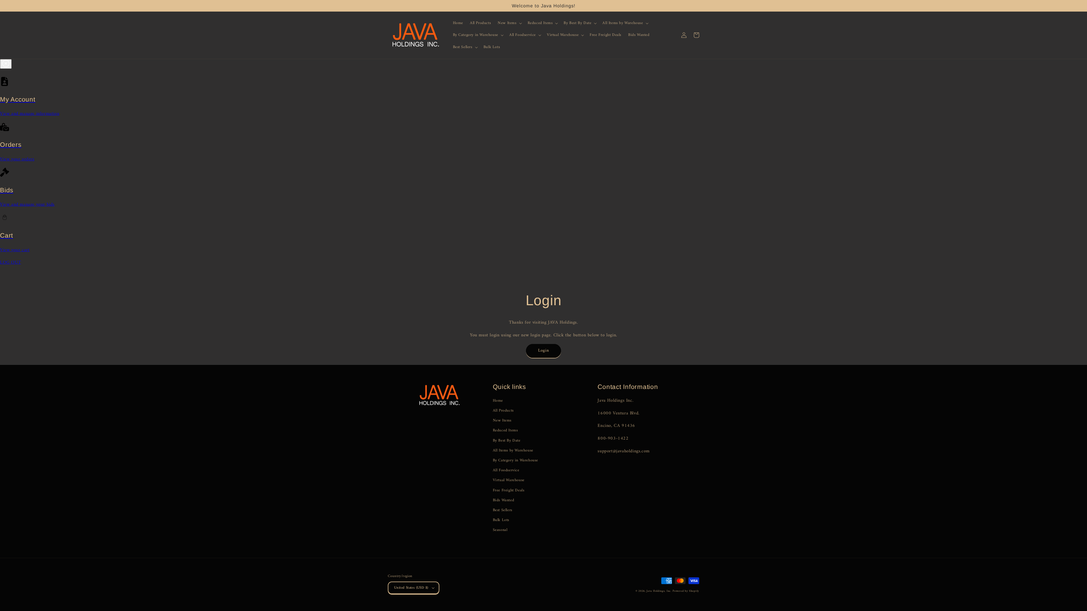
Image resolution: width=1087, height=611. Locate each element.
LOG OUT (10, 262)
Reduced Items (505, 430)
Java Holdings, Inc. (659, 591)
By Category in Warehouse (515, 460)
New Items (502, 420)
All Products (503, 410)
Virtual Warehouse (509, 480)
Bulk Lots (501, 520)
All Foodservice (506, 470)
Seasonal (500, 529)
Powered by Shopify (686, 591)
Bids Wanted (503, 500)
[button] (509, 23)
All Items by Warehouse (513, 450)
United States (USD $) (411, 587)
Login (543, 350)
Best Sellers (502, 510)
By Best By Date (507, 440)
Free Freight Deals (509, 490)
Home (498, 400)
